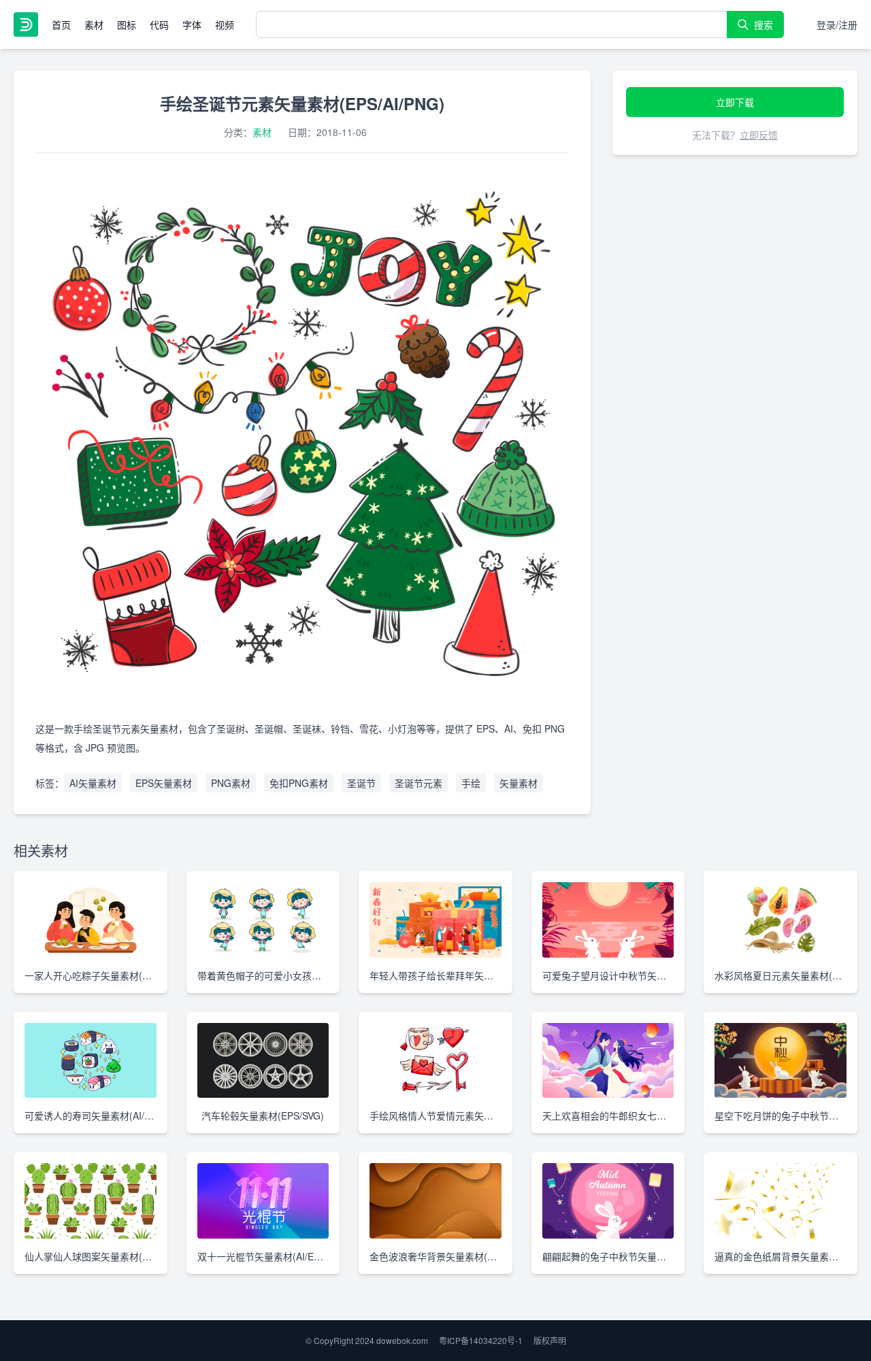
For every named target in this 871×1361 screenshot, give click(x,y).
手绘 (470, 783)
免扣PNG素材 (298, 783)
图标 (126, 24)
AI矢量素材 (92, 783)
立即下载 (735, 102)
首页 (61, 24)
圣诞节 (361, 783)
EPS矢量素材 (163, 783)
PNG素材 (230, 783)
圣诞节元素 (418, 783)
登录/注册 (837, 24)
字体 (191, 24)
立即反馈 (759, 134)
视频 (224, 24)
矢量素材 (518, 783)
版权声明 (549, 1340)
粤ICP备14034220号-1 (481, 1340)
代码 (159, 24)
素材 (93, 24)
